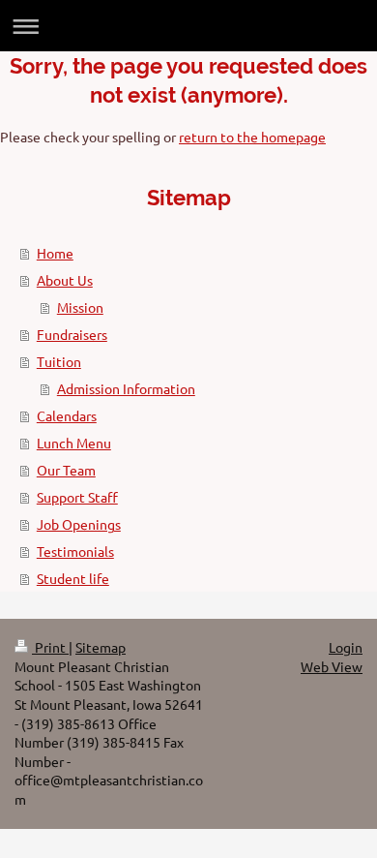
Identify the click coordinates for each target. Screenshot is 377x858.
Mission (80, 307)
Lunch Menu (74, 442)
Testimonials (75, 551)
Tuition (59, 361)
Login (345, 647)
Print (50, 647)
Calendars (67, 415)
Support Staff (77, 497)
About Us (65, 280)
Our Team (66, 469)
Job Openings (79, 524)
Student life (73, 578)
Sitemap (100, 647)
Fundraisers (72, 334)
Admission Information (126, 388)
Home (55, 252)
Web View (331, 666)
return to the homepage (252, 136)
